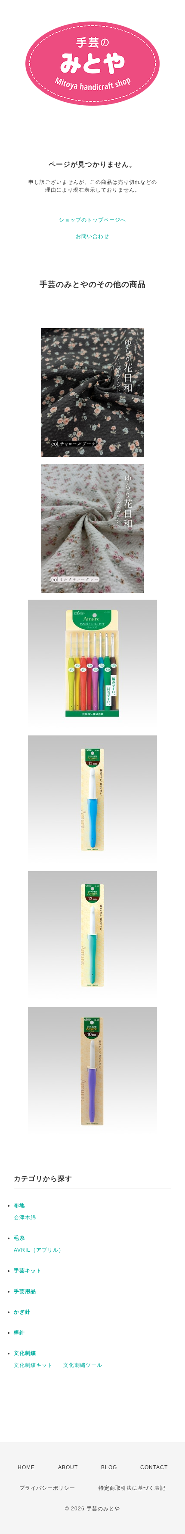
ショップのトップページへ (92, 220)
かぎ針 (22, 1312)
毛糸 (19, 1238)
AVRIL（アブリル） (39, 1250)
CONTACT (154, 1467)
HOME (26, 1467)
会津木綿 (25, 1217)
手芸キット (28, 1271)
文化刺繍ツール (82, 1365)
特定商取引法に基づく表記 (132, 1488)
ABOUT (68, 1467)
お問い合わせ (92, 236)
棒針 (19, 1333)
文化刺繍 (25, 1353)
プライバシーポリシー (47, 1488)
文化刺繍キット (33, 1365)
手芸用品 (25, 1291)
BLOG (109, 1467)
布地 (19, 1205)
